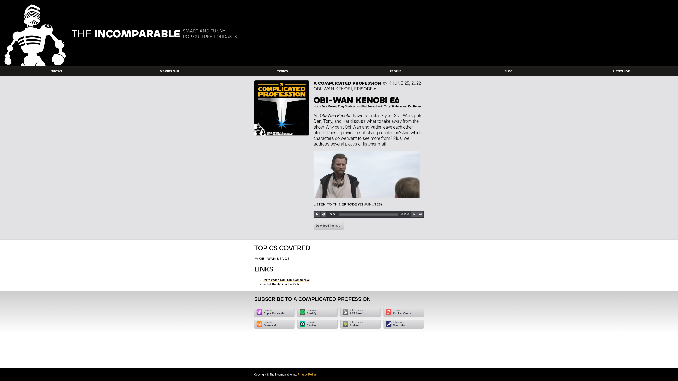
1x (414, 214)
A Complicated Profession (347, 83)
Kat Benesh (369, 106)
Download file (328, 225)
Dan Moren (329, 106)
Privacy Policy (307, 374)
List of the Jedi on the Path (281, 284)
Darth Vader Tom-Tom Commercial (286, 280)
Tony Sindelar (347, 106)
